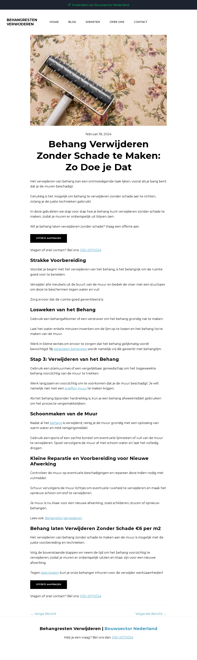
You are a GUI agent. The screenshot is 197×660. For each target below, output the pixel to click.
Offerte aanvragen (48, 238)
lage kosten (50, 573)
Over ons (117, 22)
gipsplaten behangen (71, 349)
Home (54, 22)
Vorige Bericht (43, 613)
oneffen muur (76, 388)
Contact (140, 22)
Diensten (93, 22)
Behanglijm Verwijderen (63, 518)
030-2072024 (90, 250)
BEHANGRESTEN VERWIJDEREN (22, 22)
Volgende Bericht (150, 613)
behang (56, 423)
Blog (72, 22)
